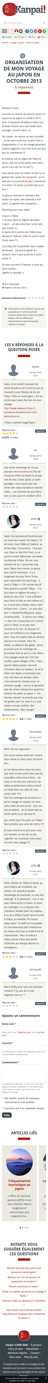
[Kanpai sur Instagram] (35, 31)
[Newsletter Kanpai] (21, 31)
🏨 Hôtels (42, 36)
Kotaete (5, 42)
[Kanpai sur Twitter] (31, 31)
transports (31, 177)
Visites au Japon (32, 42)
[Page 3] (25, 1227)
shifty (34, 518)
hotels (27, 173)
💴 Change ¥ (20, 36)
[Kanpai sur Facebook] (27, 31)
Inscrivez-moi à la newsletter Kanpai (24, 1108)
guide (30, 250)
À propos (36, 1344)
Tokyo (35, 158)
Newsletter (32, 1348)
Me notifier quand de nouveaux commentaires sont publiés (22, 1100)
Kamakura (16, 388)
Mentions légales (17, 1352)
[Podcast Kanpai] (44, 31)
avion (16, 126)
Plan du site (31, 1357)
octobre (30, 118)
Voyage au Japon (17, 42)
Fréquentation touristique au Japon (19, 1185)
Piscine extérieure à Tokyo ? (24, 1286)
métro (36, 824)
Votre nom (9, 1024)
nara (18, 483)
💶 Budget (7, 36)
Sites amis (15, 1357)
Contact (35, 1352)
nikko (26, 236)
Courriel (7, 1043)
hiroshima (24, 471)
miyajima (9, 475)
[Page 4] (27, 1227)
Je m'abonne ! (38, 18)
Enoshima (30, 388)
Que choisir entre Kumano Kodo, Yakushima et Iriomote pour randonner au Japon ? (24, 1314)
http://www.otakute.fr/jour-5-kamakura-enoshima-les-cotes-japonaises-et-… (21, 412)
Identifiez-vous (24, 1032)
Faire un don (15, 1348)
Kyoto (5, 162)
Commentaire (11, 1062)
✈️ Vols (31, 36)
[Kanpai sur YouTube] (40, 31)
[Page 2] (22, 1227)
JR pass (29, 181)
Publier (7, 1115)
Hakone (17, 236)
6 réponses (24, 87)
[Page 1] (20, 1227)
